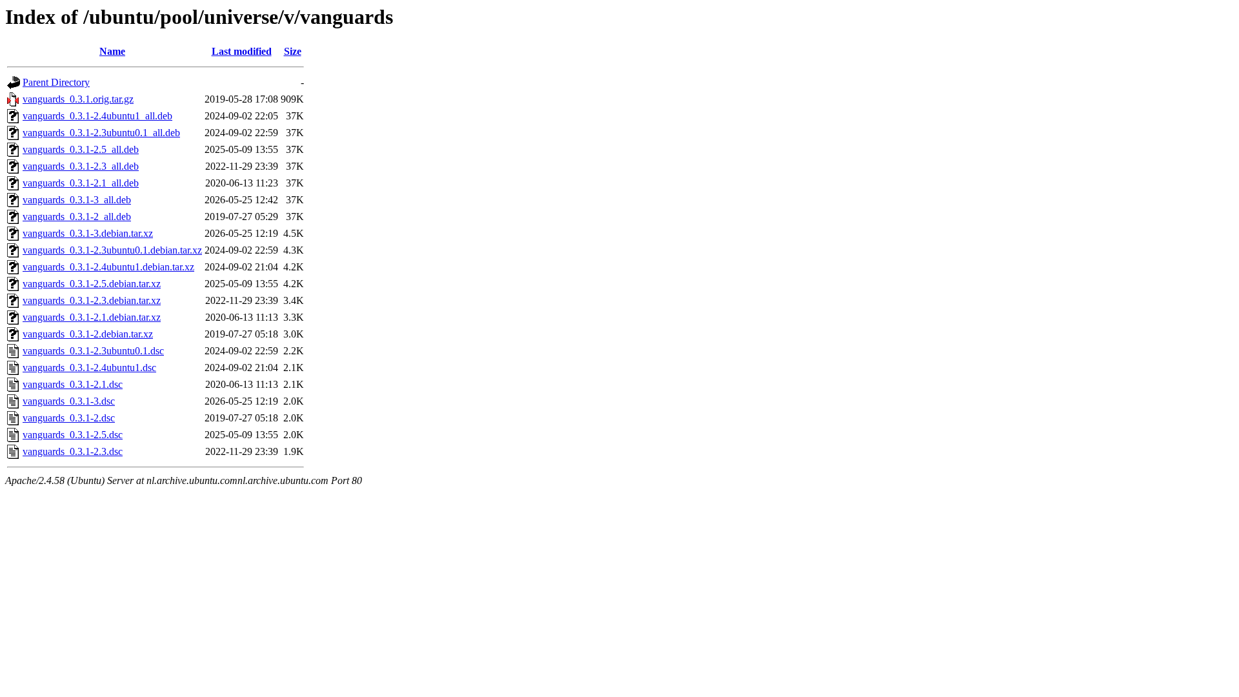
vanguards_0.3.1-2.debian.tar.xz (88, 333)
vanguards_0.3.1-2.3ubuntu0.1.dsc (93, 350)
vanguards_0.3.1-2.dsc (69, 417)
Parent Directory (56, 82)
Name (112, 51)
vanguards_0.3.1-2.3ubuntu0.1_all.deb (101, 132)
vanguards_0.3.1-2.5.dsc (73, 434)
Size (292, 51)
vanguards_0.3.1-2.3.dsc (73, 451)
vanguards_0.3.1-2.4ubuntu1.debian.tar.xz (108, 266)
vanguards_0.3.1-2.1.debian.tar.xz (92, 317)
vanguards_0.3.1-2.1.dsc (73, 384)
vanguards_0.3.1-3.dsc (69, 401)
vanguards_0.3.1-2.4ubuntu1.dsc (89, 367)
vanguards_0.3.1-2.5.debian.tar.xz (92, 283)
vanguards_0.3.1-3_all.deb (77, 199)
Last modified (242, 51)
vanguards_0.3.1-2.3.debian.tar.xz (92, 300)
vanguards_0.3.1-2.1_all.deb (81, 182)
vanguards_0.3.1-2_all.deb (77, 216)
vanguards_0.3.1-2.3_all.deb (81, 166)
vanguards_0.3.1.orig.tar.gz (78, 99)
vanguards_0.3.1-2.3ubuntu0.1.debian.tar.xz (112, 250)
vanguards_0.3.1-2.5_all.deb (81, 149)
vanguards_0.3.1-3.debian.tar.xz (88, 233)
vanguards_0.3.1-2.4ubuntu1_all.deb (97, 115)
